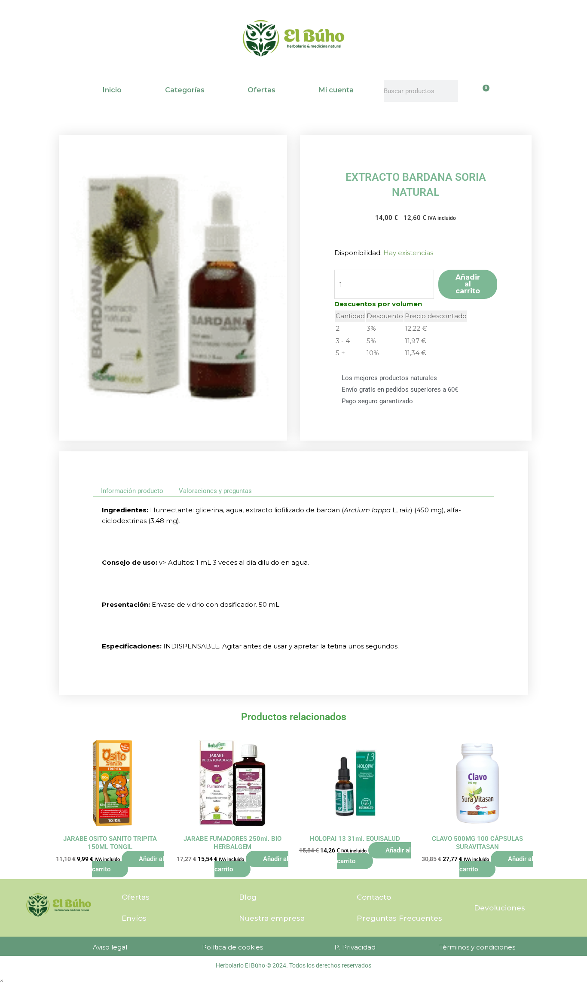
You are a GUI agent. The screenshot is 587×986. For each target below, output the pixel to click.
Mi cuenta (336, 90)
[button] (1, 980)
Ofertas (261, 90)
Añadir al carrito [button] (128, 864)
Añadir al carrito (468, 284)
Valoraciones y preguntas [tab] (215, 491)
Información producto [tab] (132, 491)
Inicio (112, 90)
